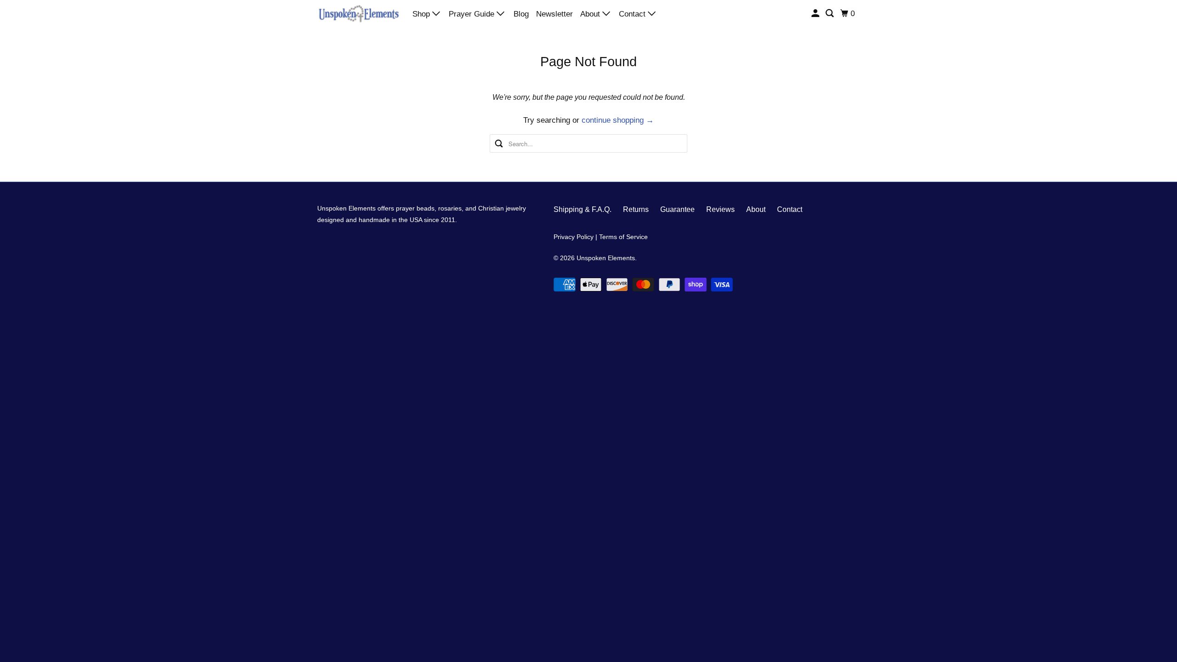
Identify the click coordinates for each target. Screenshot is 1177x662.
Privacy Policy (574, 236)
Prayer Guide (473, 14)
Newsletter (554, 14)
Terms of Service (623, 236)
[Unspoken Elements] (358, 13)
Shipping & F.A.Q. (582, 209)
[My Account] (816, 14)
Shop (422, 14)
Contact (633, 14)
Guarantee (677, 209)
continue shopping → (618, 120)
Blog (521, 14)
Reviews (720, 209)
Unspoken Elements (606, 258)
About (591, 14)
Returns (636, 209)
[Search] (830, 14)
